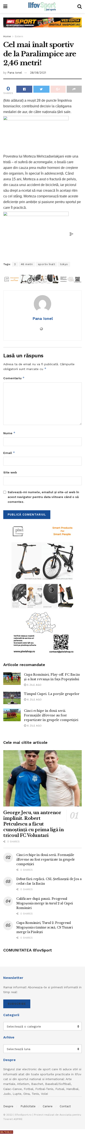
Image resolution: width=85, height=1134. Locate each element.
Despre (8, 1106)
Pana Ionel (14, 72)
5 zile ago (33, 684)
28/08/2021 (38, 72)
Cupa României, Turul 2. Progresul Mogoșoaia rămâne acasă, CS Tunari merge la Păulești (44, 927)
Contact (65, 1106)
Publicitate (28, 1106)
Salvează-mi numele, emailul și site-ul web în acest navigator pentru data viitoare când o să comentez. (43, 497)
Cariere (48, 1106)
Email (9, 453)
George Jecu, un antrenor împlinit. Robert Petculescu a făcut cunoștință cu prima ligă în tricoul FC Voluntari (33, 824)
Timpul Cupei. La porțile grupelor (52, 694)
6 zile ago (34, 699)
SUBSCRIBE (17, 1003)
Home (7, 36)
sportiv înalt (46, 264)
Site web (10, 472)
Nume (9, 433)
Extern (19, 36)
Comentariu (14, 378)
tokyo (64, 264)
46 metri (27, 264)
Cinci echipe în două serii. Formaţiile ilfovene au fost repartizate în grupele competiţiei (51, 715)
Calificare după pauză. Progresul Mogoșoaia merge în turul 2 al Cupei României (44, 903)
